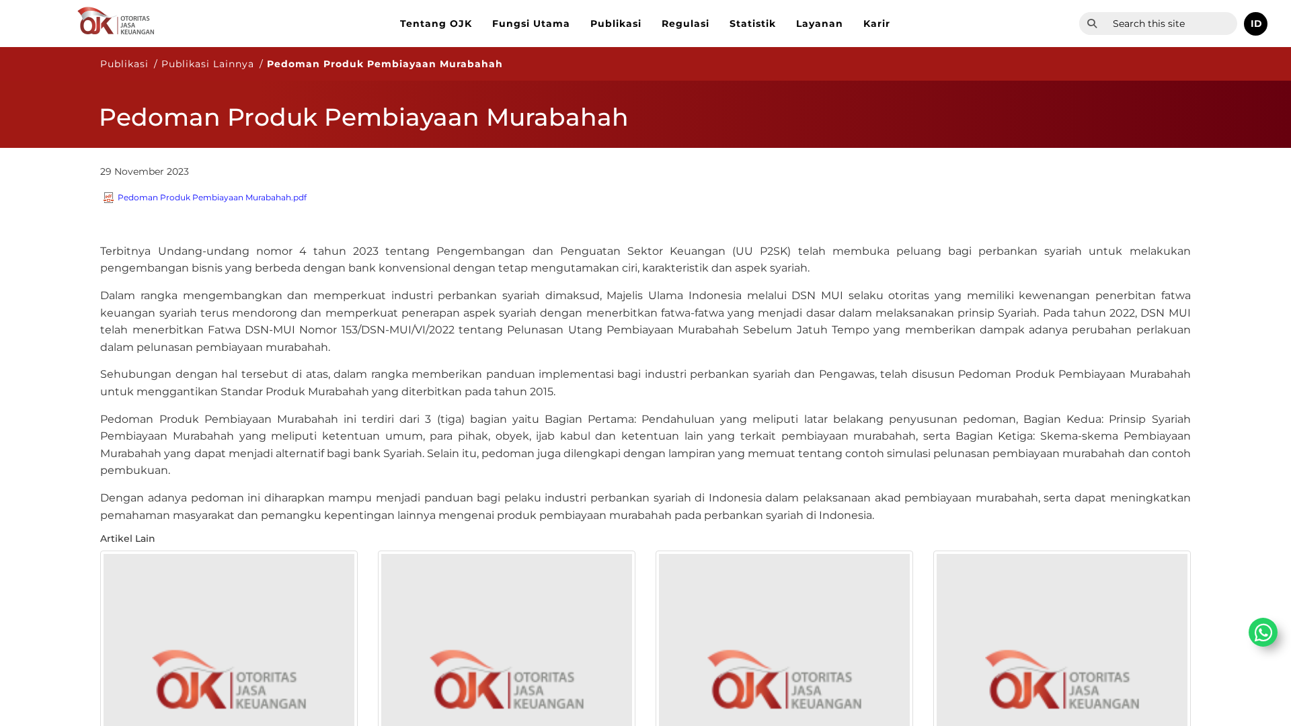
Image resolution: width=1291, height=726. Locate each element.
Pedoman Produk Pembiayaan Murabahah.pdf (212, 197)
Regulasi (685, 23)
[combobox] (1171, 23)
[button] (1255, 24)
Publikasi (615, 23)
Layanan (819, 23)
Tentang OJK (436, 23)
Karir (876, 23)
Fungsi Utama (531, 23)
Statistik (753, 23)
